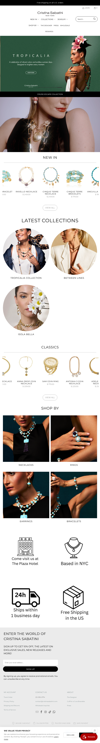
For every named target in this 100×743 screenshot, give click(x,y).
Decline (70, 735)
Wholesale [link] (65, 25)
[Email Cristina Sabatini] (37, 712)
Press (69, 705)
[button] (34, 19)
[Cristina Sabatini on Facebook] (41, 712)
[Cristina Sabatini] (50, 14)
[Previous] (4, 182)
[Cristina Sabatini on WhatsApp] (54, 712)
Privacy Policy (9, 701)
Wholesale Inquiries (42, 705)
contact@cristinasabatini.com (46, 701)
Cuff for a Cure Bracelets (76, 701)
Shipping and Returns (12, 705)
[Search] (94, 19)
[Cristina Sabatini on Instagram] (46, 712)
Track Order (8, 697)
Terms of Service (10, 710)
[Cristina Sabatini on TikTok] (50, 712)
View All (50, 208)
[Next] (96, 182)
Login (87, 8)
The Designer (72, 697)
